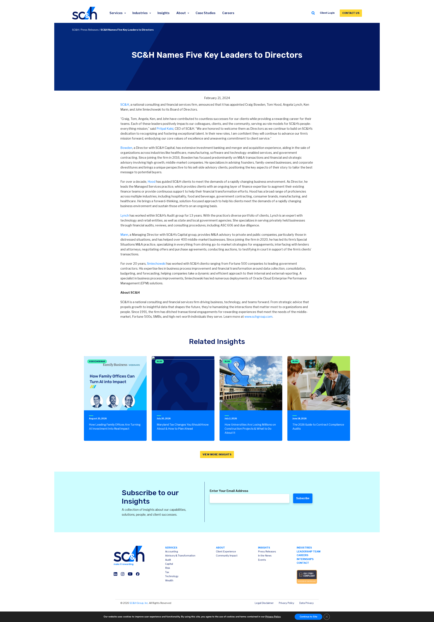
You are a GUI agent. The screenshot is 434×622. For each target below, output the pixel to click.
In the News (265, 555)
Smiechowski (156, 263)
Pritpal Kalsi (164, 128)
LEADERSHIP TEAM (308, 551)
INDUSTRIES (304, 547)
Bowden (126, 148)
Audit (168, 559)
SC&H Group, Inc (139, 603)
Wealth (169, 580)
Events (262, 559)
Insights (163, 13)
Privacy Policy (286, 603)
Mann (124, 234)
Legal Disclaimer (264, 603)
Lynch (124, 215)
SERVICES (171, 547)
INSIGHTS (264, 547)
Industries (140, 13)
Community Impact (227, 555)
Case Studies (205, 13)
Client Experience (226, 551)
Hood (151, 181)
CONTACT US (350, 13)
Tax (167, 572)
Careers (228, 13)
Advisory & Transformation (180, 555)
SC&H (75, 29)
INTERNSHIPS (305, 559)
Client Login (327, 12)
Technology (171, 576)
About (181, 13)
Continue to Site (308, 616)
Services (116, 13)
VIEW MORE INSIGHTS (217, 454)
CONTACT (303, 562)
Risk (167, 567)
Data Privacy (306, 603)
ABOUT (220, 547)
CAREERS (302, 555)
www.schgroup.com (258, 316)
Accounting (171, 551)
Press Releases (90, 29)
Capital (169, 563)
